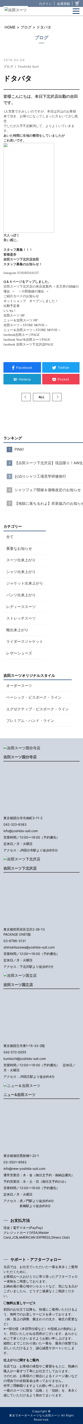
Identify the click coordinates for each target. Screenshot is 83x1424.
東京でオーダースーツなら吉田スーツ (34, 1415)
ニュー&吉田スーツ (19, 1094)
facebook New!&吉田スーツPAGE (26, 339)
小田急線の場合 (32, 291)
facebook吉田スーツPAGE (21, 335)
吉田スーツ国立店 (18, 984)
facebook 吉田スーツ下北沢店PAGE (28, 344)
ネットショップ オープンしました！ (32, 301)
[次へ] (57, 397)
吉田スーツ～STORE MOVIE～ (25, 325)
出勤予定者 (11, 306)
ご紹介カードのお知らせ (21, 296)
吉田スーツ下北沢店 (20, 868)
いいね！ (9, 310)
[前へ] (26, 397)
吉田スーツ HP (14, 315)
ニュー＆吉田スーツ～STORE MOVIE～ (32, 330)
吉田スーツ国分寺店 (20, 757)
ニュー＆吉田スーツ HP (20, 320)
